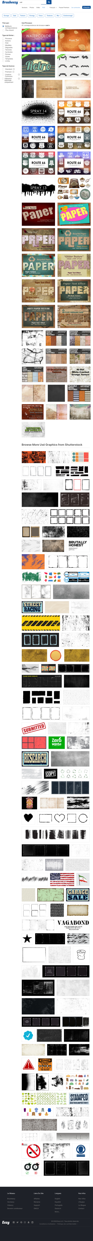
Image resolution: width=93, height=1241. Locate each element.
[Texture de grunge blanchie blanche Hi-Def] (80, 374)
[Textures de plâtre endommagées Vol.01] (80, 338)
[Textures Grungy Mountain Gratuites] (56, 412)
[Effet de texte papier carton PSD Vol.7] (74, 316)
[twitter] (17, 1222)
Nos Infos (82, 1199)
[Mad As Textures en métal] (56, 338)
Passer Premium (64, 7)
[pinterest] (21, 1222)
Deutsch (58, 1208)
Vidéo (38, 7)
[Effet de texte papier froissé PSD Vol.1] (38, 214)
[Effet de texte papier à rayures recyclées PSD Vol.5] (38, 265)
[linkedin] (32, 1222)
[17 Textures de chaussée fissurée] (56, 374)
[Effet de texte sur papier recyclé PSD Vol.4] (74, 239)
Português (58, 1205)
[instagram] (25, 1222)
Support (37, 1205)
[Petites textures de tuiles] (33, 374)
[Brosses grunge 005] (32, 338)
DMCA (36, 1208)
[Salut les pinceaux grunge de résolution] (49, 89)
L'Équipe (81, 1202)
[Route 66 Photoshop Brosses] (74, 112)
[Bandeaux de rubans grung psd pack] (74, 66)
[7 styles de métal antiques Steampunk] (33, 412)
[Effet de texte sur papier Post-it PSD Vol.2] (74, 214)
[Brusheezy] (10, 2)
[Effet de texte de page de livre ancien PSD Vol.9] (74, 291)
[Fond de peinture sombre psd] (74, 40)
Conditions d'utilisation (47, 1224)
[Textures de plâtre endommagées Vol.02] (80, 356)
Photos (32, 7)
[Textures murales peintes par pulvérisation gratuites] (80, 412)
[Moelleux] (56, 393)
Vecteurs (24, 7)
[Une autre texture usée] (28, 89)
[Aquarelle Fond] (38, 40)
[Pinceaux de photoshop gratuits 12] (38, 112)
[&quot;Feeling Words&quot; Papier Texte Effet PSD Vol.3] (38, 239)
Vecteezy (10, 1202)
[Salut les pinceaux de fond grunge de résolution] (78, 89)
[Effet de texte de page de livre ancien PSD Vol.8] (38, 291)
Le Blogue (82, 1205)
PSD (43, 7)
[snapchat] (29, 1222)
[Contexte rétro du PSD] (38, 66)
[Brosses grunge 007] (32, 356)
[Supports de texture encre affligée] (33, 429)
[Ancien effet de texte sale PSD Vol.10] (38, 316)
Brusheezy (11, 1199)
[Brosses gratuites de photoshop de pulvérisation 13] (38, 188)
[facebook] (14, 1222)
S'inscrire (86, 7)
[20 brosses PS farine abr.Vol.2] (74, 188)
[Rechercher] (48, 2)
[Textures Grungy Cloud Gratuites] (33, 393)
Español (58, 1202)
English (57, 1199)
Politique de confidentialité (66, 1224)
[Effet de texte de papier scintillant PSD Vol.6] (74, 265)
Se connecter (75, 7)
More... (57, 1212)
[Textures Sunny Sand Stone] (56, 356)
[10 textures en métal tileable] (79, 393)
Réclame (37, 1202)
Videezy (10, 1205)
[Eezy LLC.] (5, 1222)
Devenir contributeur (14, 1208)
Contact (81, 1208)
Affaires (37, 1199)
